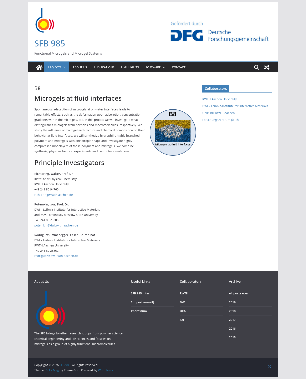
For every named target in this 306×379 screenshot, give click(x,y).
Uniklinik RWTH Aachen (218, 113)
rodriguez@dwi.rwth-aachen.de (56, 256)
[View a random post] (267, 67)
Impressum (139, 311)
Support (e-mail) (142, 302)
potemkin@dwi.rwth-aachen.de (56, 225)
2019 (232, 302)
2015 (232, 337)
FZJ (182, 320)
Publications (104, 67)
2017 (232, 320)
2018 (232, 311)
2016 (232, 328)
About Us (80, 67)
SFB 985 (49, 43)
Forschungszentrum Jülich (220, 120)
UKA (183, 311)
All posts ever (238, 293)
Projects (54, 67)
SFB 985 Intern (141, 293)
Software (153, 67)
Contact (178, 67)
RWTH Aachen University (219, 99)
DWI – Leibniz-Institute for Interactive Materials (235, 106)
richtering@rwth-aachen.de (53, 195)
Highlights (130, 67)
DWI (182, 302)
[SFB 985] (39, 67)
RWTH (184, 293)
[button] (63, 67)
